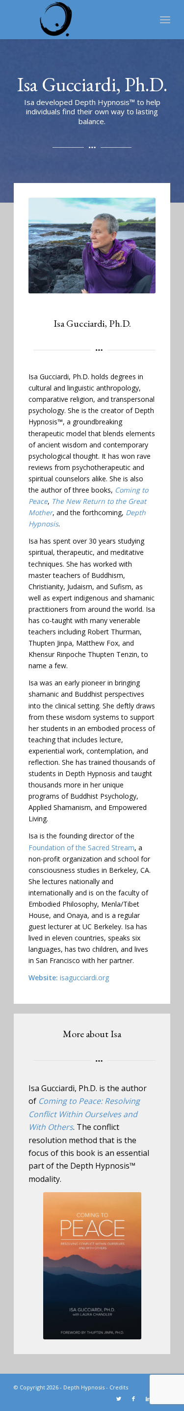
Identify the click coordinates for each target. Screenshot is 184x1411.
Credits (118, 1387)
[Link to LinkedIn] (148, 1398)
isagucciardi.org (84, 977)
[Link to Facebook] (133, 1398)
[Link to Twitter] (118, 1398)
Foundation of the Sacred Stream (81, 847)
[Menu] (165, 19)
